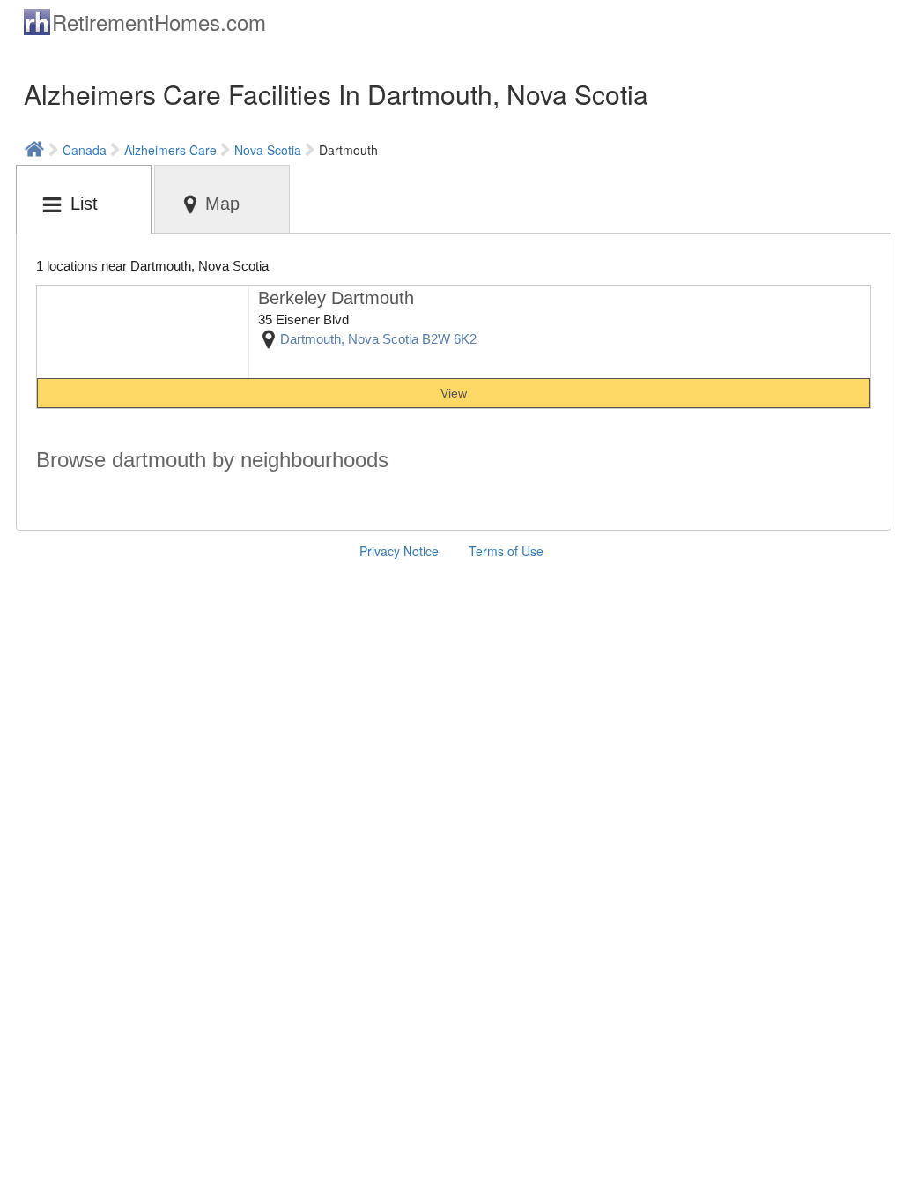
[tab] (84, 199)
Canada (85, 150)
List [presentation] (84, 203)
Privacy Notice (399, 551)
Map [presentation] (222, 203)
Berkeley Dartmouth (336, 298)
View (453, 393)
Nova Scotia (267, 150)
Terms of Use (506, 551)
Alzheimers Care (170, 150)
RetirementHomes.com (159, 21)
